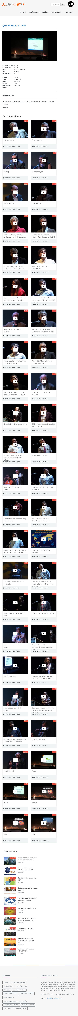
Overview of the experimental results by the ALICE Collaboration (14, 236)
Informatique (8, 986)
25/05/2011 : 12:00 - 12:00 (40, 462)
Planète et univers (19, 990)
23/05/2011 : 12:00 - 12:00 (12, 272)
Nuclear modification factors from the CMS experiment (14, 362)
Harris (34, 834)
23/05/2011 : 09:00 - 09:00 (40, 146)
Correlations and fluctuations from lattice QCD (43, 488)
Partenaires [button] (56, 12)
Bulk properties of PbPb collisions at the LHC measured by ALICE (14, 299)
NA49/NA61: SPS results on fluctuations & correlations (40, 520)
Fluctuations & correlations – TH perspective (13, 583)
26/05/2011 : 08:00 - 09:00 (12, 525)
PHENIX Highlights (9, 203)
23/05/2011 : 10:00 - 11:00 (12, 209)
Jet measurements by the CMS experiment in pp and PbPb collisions (13, 457)
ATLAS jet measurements (40, 456)
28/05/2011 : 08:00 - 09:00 (40, 777)
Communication (21, 1009)
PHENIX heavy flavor (9, 676)
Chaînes (45, 12)
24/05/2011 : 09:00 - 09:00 (40, 304)
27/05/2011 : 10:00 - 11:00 (12, 746)
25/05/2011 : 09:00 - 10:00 (12, 399)
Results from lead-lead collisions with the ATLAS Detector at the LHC (43, 236)
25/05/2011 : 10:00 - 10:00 (40, 399)
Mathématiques (22, 986)
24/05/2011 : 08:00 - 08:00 (40, 272)
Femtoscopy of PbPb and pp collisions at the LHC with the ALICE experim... (43, 299)
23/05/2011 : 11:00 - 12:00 (40, 241)
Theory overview (37, 140)
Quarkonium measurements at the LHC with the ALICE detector (14, 740)
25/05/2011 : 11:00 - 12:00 (12, 462)
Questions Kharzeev (38, 739)
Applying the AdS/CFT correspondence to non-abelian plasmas (42, 646)
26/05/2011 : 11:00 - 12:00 (12, 619)
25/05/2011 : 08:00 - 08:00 (40, 335)
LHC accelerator (8, 140)
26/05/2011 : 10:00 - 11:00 (12, 588)
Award (34, 771)
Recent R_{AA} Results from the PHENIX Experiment (42, 362)
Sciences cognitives (27, 994)
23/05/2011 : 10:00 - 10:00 (40, 178)
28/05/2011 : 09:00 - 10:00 (40, 809)
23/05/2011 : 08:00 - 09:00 (12, 146)
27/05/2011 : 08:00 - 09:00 (40, 651)
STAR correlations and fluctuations (43, 613)
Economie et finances (18, 982)
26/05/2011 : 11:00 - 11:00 (40, 588)
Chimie (6, 982)
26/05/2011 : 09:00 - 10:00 (12, 556)
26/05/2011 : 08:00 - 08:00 (40, 493)
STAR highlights (37, 203)
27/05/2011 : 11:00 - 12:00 (12, 777)
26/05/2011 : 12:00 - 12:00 (40, 619)
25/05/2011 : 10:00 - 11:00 (12, 430)
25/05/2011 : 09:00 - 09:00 (40, 367)
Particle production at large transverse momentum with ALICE (43, 330)
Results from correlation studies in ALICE (14, 614)
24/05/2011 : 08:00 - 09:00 (12, 304)
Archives (69, 12)
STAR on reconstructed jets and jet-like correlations (43, 425)
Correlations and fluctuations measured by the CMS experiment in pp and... (43, 583)
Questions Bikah (8, 771)
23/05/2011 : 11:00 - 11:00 (40, 209)
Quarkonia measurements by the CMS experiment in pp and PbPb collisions (43, 709)
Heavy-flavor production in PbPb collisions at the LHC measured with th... (43, 677)
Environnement (9, 997)
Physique (7, 990)
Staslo (5, 834)
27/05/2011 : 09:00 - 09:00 (12, 682)
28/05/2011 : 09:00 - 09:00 (12, 809)
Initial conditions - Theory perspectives (40, 267)
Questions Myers (37, 172)
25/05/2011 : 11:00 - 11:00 (40, 430)
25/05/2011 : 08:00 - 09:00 (12, 367)
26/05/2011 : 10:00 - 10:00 (40, 556)
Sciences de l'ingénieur (11, 1005)
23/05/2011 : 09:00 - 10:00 (12, 178)
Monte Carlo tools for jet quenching (15, 424)
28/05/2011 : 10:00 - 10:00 (12, 840)
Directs (23, 12)
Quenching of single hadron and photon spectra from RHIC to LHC (14, 393)
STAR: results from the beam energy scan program (15, 520)
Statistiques (8, 1009)
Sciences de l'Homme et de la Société (15, 1001)
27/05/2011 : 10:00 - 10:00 (40, 714)
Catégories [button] (33, 12)
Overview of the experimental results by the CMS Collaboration (14, 267)
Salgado (34, 802)
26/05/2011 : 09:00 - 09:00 (40, 525)
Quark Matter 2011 (14, 25)
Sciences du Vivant (28, 1005)
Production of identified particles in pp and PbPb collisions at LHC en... (14, 551)
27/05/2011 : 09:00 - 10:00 (12, 714)
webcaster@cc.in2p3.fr (54, 998)
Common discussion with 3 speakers (12, 330)
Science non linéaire (10, 994)
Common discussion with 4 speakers (41, 393)
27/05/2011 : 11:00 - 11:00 (40, 746)
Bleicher (6, 802)
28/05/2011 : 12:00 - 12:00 (40, 840)
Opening (6, 172)
